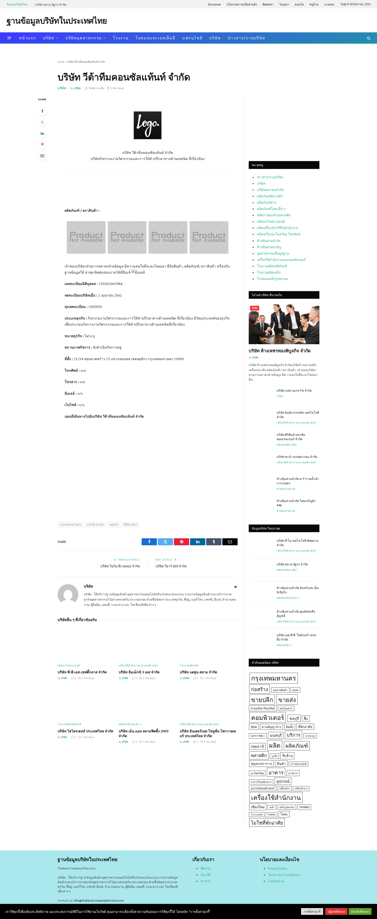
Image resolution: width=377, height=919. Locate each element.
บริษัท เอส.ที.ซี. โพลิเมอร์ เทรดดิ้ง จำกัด (296, 637)
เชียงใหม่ (258, 806)
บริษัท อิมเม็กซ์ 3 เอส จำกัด (139, 672)
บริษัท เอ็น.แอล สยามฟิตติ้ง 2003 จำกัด (143, 733)
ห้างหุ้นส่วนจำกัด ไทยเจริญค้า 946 (296, 503)
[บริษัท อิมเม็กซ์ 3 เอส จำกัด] (148, 643)
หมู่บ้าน (314, 4)
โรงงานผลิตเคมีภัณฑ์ (69, 724)
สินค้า (281, 763)
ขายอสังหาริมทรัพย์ (263, 708)
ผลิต (274, 745)
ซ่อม (254, 726)
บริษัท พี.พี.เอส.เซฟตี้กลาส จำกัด (82, 672)
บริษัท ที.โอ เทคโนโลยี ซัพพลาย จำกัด (297, 543)
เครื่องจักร (284, 788)
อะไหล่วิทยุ (257, 773)
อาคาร (276, 772)
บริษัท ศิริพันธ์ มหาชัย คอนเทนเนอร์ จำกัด (291, 437)
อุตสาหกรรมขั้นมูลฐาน (273, 253)
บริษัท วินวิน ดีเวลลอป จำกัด (120, 566)
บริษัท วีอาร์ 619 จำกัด (171, 566)
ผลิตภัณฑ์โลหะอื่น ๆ (130, 724)
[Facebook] (42, 111)
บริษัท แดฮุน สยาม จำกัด (198, 672)
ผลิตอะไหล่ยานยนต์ (69, 665)
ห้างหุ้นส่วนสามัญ (269, 247)
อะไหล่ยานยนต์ (298, 764)
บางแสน (329, 4)
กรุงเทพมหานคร (70, 524)
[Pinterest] (42, 144)
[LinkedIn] (42, 133)
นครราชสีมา (258, 735)
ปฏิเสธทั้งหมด (336, 911)
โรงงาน (121, 37)
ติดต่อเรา (268, 4)
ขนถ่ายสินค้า (280, 690)
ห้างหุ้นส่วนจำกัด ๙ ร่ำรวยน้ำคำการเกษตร (298, 481)
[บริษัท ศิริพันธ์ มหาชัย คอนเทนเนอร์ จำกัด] (261, 440)
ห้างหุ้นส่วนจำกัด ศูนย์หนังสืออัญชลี (296, 613)
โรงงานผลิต (257, 814)
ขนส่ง (295, 690)
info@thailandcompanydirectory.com (99, 900)
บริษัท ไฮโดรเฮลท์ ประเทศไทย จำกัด (85, 731)
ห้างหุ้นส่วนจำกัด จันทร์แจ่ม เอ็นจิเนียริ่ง (298, 590)
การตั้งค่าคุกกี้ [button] (312, 911)
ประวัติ (205, 874)
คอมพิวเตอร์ (267, 717)
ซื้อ (306, 718)
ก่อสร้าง (259, 689)
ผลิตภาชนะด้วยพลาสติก (274, 215)
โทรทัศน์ (304, 807)
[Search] (368, 38)
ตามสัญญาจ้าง (271, 727)
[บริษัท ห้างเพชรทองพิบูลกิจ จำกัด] (284, 324)
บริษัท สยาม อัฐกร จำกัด (50, 4)
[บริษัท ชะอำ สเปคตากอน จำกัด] (261, 462)
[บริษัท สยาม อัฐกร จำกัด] (261, 569)
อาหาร (293, 773)
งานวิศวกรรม (95, 524)
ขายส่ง (287, 699)
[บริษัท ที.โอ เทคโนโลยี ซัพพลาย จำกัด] (261, 546)
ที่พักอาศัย (305, 726)
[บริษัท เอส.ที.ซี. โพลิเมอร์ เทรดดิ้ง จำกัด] (261, 640)
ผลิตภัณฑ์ (297, 745)
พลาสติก (259, 755)
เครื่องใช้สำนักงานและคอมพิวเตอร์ (138, 665)
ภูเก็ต (274, 756)
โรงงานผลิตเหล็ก (189, 665)
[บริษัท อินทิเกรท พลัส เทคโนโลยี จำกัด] (261, 418)
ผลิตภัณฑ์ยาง (266, 202)
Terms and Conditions (284, 874)
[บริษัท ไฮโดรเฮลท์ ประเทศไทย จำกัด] (86, 702)
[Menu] (9, 38)
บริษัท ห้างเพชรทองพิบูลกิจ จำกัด (280, 350)
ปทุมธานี (257, 746)
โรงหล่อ (271, 814)
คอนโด (299, 4)
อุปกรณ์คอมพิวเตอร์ (262, 788)
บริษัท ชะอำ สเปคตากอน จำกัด (297, 457)
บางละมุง (310, 735)
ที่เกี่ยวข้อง (130, 524)
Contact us (276, 881)
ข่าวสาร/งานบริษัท (246, 37)
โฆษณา (284, 4)
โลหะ (284, 814)
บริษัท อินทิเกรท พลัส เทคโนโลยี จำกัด (298, 414)
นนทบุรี (276, 735)
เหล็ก (271, 807)
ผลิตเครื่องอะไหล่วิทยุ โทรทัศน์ (278, 234)
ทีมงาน (206, 868)
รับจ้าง (287, 755)
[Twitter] (42, 122)
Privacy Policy (277, 868)
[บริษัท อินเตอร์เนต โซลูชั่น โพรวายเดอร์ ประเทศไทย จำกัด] (209, 702)
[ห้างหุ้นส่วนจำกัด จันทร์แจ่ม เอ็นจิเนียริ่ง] (261, 593)
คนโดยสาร (286, 708)
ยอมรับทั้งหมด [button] (360, 911)
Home (61, 61)
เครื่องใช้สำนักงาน (276, 797)
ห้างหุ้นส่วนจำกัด (269, 240)
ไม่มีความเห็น (96, 88)
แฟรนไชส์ (192, 37)
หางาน (205, 881)
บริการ (293, 735)
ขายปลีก (262, 699)
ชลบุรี (294, 718)
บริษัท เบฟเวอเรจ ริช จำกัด (294, 390)
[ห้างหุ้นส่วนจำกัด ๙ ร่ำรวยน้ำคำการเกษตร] (261, 484)
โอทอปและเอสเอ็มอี (155, 37)
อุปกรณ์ (283, 781)
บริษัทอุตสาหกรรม (83, 37)
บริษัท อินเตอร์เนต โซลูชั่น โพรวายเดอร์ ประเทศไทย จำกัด (208, 733)
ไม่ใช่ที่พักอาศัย (267, 822)
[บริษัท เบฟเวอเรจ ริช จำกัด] (261, 396)
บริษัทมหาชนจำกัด (270, 190)
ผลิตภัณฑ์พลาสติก (270, 196)
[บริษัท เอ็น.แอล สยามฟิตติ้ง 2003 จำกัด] (148, 702)
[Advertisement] (291, 20)
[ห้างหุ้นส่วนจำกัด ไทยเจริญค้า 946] (261, 506)
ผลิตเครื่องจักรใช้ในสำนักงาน (277, 228)
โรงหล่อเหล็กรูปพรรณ (272, 278)
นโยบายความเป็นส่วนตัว (242, 4)
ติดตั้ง (289, 727)
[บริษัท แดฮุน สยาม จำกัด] (209, 643)
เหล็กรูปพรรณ (286, 807)
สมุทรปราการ (261, 763)
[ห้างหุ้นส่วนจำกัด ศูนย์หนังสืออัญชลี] (261, 617)
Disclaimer (214, 4)
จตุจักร (113, 524)
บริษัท (48, 37)
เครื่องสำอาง (301, 788)
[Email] (42, 155)
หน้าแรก (27, 37)
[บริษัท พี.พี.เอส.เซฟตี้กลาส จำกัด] (86, 643)
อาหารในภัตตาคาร (261, 781)
